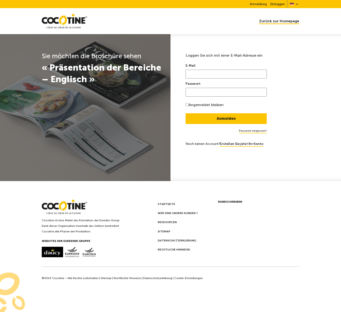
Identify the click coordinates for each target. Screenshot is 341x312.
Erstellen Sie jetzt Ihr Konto (241, 144)
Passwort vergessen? (253, 130)
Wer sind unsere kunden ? (178, 213)
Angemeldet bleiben (206, 105)
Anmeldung (258, 4)
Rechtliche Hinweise (174, 249)
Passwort (193, 83)
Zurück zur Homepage (279, 21)
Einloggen (277, 4)
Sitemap (164, 231)
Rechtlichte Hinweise (127, 278)
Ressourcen (167, 222)
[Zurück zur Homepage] (104, 21)
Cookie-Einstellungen (188, 278)
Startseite (166, 204)
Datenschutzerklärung (177, 240)
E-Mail (191, 65)
